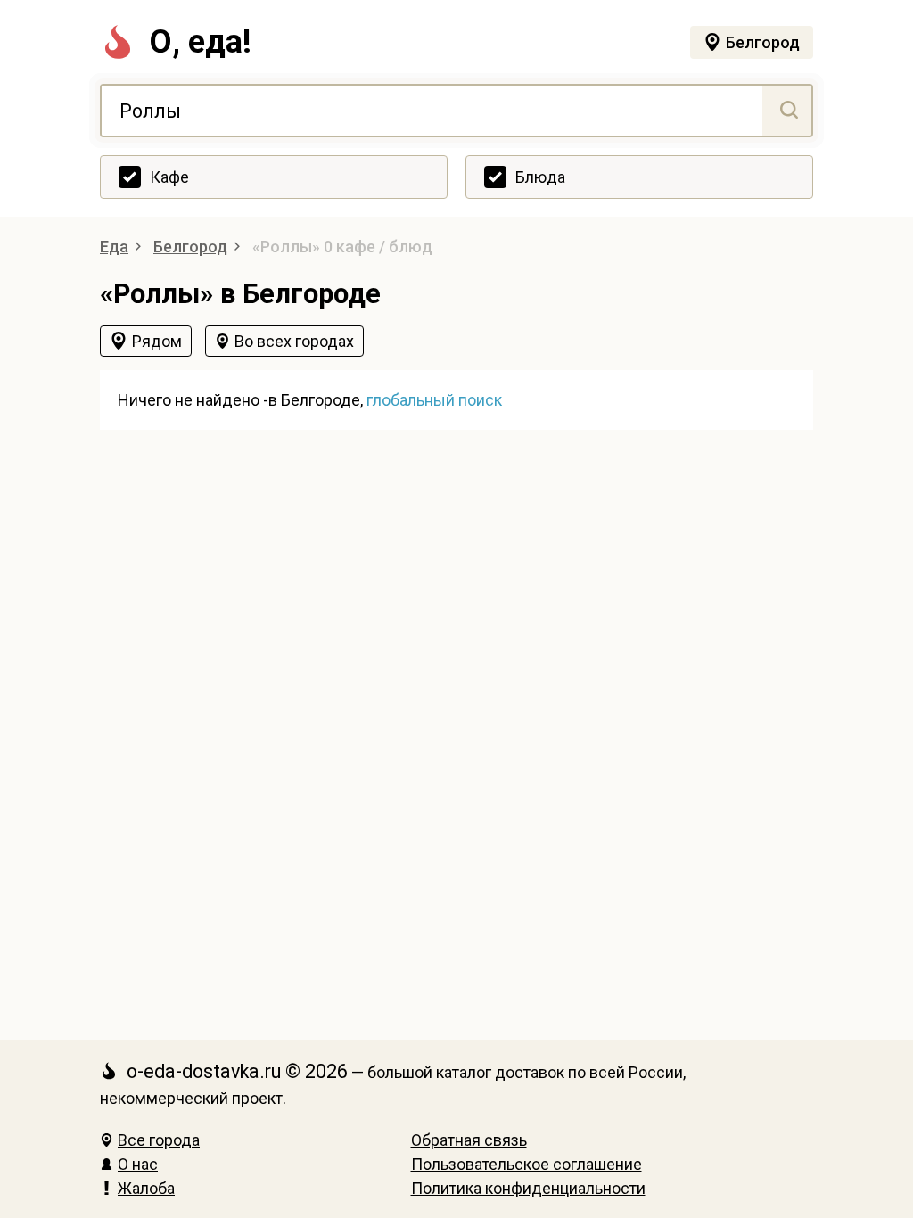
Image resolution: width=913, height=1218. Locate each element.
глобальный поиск (434, 400)
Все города (159, 1140)
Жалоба (146, 1188)
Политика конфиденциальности (528, 1188)
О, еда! (200, 42)
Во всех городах (294, 341)
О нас (138, 1164)
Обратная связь (469, 1140)
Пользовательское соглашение (526, 1164)
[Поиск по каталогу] (786, 111)
